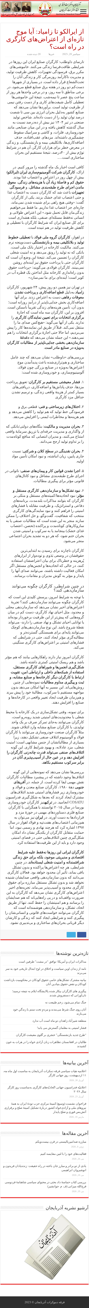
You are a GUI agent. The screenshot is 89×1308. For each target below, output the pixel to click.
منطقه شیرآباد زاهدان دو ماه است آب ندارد (59, 1020)
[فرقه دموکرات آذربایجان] (44, 9)
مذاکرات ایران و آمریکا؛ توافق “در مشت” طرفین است (52, 961)
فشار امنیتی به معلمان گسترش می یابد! (61, 1027)
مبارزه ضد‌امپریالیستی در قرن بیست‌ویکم (60, 1141)
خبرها (51, 54)
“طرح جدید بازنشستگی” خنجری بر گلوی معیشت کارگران (51, 1035)
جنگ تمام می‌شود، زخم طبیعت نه (65, 1002)
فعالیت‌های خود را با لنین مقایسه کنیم (63, 1153)
